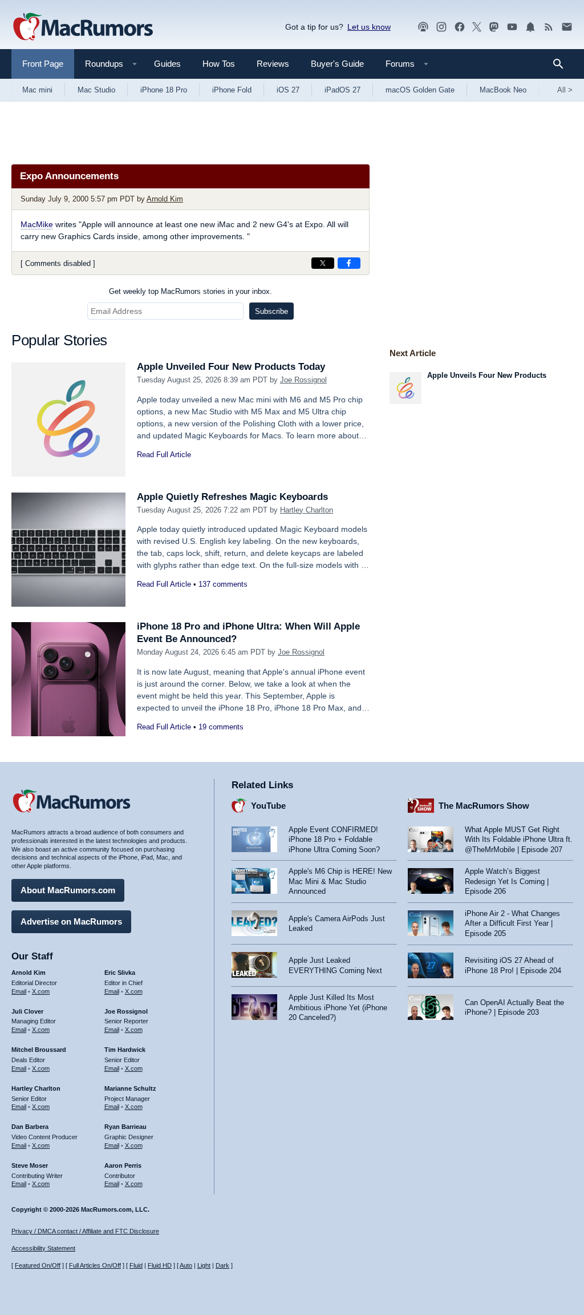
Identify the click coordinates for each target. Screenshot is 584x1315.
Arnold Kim (165, 199)
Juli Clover (27, 1011)
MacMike (37, 224)
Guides (167, 63)
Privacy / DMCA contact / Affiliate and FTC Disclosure (85, 1231)
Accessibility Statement (43, 1248)
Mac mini (37, 90)
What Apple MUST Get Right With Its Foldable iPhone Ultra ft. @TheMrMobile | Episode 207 (519, 839)
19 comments (221, 727)
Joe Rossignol (303, 380)
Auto (186, 1265)
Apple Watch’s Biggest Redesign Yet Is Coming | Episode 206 (507, 881)
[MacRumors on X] (476, 27)
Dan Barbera (29, 1126)
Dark (222, 1265)
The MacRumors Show (484, 805)
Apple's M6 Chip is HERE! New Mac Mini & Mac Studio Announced (340, 881)
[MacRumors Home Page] (82, 27)
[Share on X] (322, 263)
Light (203, 1265)
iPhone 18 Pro (163, 90)
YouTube (268, 805)
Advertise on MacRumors (71, 921)
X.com (41, 991)
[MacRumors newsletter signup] (567, 27)
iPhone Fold (232, 90)
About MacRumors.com (68, 890)
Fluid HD (160, 1265)
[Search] (562, 64)
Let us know (369, 26)
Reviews (273, 63)
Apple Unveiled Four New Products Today (231, 366)
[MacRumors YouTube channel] (512, 27)
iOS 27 (288, 90)
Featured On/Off (37, 1265)
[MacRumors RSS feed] (548, 27)
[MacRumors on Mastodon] (494, 27)
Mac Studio (96, 90)
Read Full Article (164, 454)
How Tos (218, 63)
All (565, 90)
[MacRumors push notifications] (530, 27)
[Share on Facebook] (349, 263)
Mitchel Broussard (38, 1049)
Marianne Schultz (130, 1088)
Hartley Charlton (306, 510)
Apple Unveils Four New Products (486, 375)
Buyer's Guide (337, 63)
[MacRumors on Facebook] (459, 27)
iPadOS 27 (342, 90)
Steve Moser (29, 1165)
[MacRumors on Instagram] (441, 27)
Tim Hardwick (124, 1049)
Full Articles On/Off (95, 1265)
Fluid (136, 1265)
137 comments (223, 584)
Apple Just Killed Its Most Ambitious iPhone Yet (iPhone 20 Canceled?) (338, 1007)
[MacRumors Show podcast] (423, 27)
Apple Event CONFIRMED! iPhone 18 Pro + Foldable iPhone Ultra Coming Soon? (334, 839)
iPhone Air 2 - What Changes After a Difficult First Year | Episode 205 (512, 923)
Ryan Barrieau (125, 1126)
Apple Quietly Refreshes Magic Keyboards (232, 496)
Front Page (42, 63)
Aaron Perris (122, 1165)
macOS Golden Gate (420, 90)
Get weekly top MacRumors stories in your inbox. (190, 291)
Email (18, 991)
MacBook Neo (503, 90)
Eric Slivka (119, 972)
